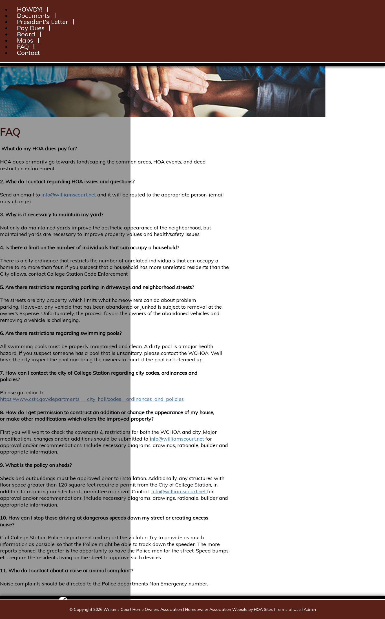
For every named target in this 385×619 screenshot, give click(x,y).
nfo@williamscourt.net (177, 438)
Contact (28, 53)
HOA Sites (263, 609)
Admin (310, 609)
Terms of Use (288, 609)
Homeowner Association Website (216, 609)
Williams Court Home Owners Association (142, 609)
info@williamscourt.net (179, 491)
